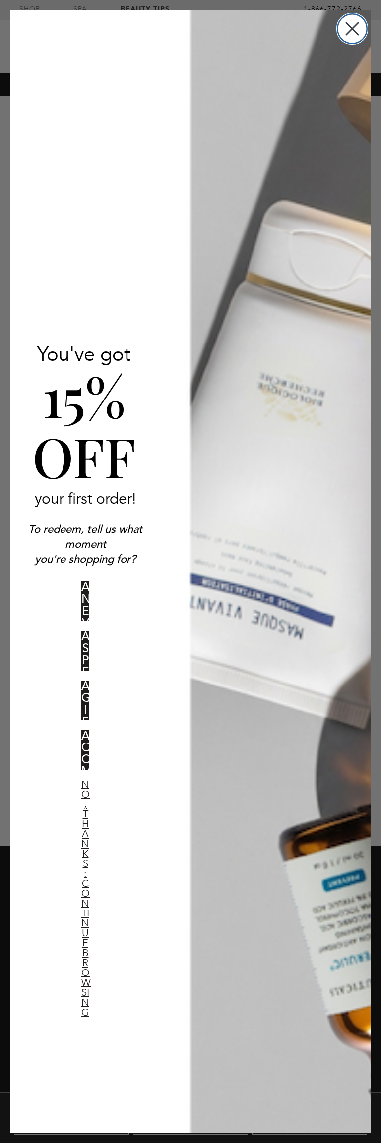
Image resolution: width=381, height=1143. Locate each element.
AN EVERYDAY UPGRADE (85, 601)
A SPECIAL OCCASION (85, 651)
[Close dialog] (352, 29)
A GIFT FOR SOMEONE (85, 700)
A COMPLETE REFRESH (85, 750)
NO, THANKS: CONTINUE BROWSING (85, 792)
